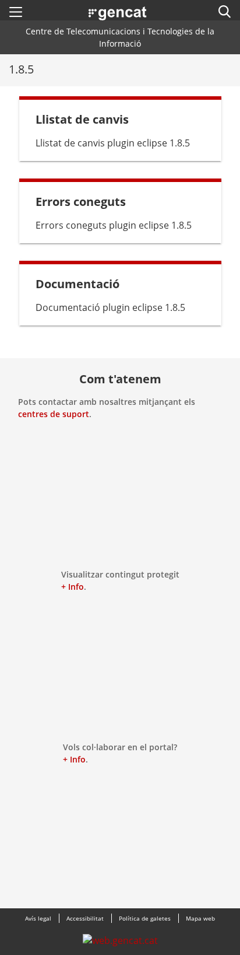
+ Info (72, 586)
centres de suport (53, 413)
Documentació (77, 284)
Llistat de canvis (82, 119)
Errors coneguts (81, 201)
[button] (16, 12)
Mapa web (200, 918)
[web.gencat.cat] (120, 943)
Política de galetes (145, 918)
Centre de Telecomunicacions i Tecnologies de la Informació (120, 37)
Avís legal (38, 918)
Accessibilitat (85, 918)
